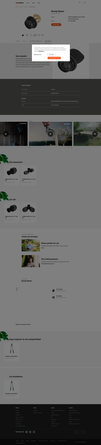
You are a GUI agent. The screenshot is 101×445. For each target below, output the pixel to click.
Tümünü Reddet (51, 54)
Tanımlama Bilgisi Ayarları (37, 54)
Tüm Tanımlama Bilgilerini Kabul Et (54, 57)
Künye (43, 51)
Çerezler (40, 51)
